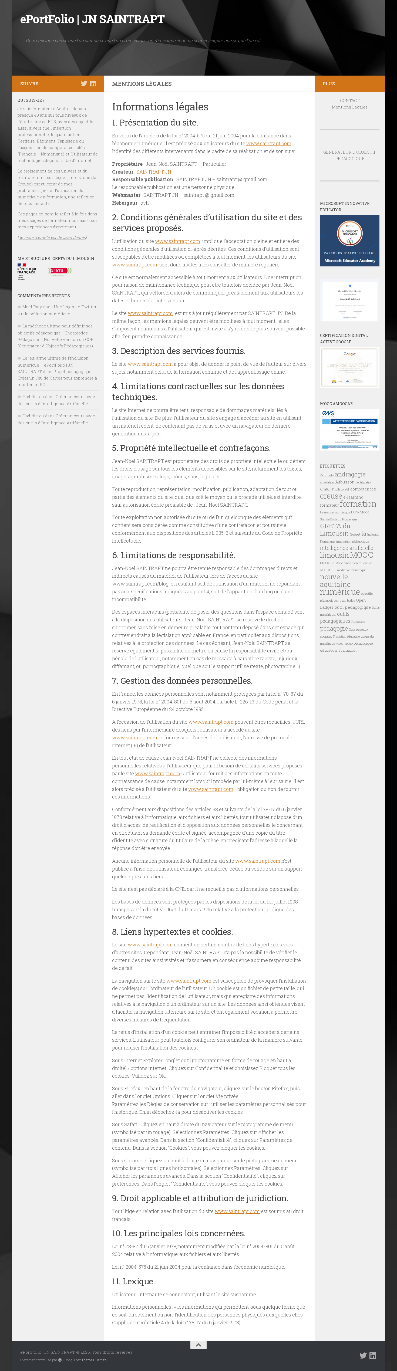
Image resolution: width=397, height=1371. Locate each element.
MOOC (361, 554)
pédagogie (334, 628)
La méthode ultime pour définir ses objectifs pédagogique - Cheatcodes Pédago (55, 332)
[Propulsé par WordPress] (60, 1360)
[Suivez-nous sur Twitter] (84, 83)
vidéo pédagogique (358, 643)
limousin (334, 555)
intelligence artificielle (346, 547)
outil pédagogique (353, 607)
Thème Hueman (94, 1360)
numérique (340, 592)
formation (358, 503)
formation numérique (335, 512)
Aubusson (345, 482)
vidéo (339, 643)
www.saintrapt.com (268, 143)
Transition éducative (346, 636)
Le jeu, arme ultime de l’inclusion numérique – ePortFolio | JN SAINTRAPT (53, 364)
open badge (347, 600)
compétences (363, 489)
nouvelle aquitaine (335, 580)
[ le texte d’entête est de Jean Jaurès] (52, 237)
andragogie (350, 474)
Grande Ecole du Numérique (338, 519)
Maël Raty (32, 306)
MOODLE (328, 569)
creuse (331, 496)
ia (363, 533)
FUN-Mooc (360, 512)
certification (364, 482)
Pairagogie (358, 622)
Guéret (355, 534)
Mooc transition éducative (353, 563)
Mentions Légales (350, 107)
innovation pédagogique (352, 541)
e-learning (353, 497)
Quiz (352, 629)
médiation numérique (351, 570)
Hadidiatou (33, 396)
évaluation (347, 650)
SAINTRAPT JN (153, 171)
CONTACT (350, 100)
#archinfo (327, 475)
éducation (328, 650)
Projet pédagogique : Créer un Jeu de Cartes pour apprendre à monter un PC (57, 378)
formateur (329, 505)
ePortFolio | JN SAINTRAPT (92, 18)
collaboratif (342, 489)
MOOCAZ (327, 563)
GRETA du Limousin (335, 529)
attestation (327, 482)
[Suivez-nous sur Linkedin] (92, 83)
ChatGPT (327, 489)
